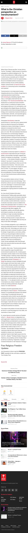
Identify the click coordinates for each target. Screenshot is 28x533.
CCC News (7, 6)
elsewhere (13, 285)
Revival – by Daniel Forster (14, 449)
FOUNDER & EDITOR (5, 527)
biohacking (6, 97)
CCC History (13, 497)
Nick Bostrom (11, 120)
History (7, 525)
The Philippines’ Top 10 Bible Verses (17, 409)
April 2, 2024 (5, 445)
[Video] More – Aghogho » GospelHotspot (14, 462)
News (2, 525)
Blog (2, 497)
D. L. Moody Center (9, 317)
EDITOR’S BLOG (16, 527)
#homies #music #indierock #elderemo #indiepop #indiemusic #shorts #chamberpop (13, 443)
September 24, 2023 (19, 18)
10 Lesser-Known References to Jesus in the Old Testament (17, 455)
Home (2, 6)
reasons (15, 290)
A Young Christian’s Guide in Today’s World (17, 403)
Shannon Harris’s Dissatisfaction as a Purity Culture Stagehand (17, 421)
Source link (4, 362)
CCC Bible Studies (3, 500)
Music (20, 501)
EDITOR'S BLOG (21, 498)
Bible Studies (13, 525)
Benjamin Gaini (9, 18)
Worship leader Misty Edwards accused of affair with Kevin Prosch (16, 415)
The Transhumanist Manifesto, (15, 100)
